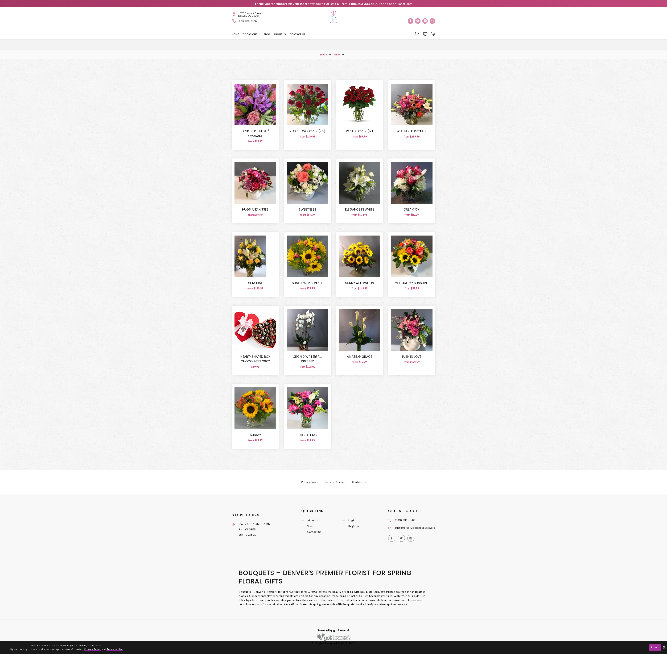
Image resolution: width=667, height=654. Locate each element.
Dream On (411, 209)
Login (352, 520)
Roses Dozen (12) (359, 131)
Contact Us (297, 34)
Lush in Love (411, 356)
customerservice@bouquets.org (415, 527)
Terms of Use (114, 649)
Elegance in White (359, 209)
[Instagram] (425, 21)
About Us (280, 34)
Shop (337, 54)
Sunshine (255, 283)
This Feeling (307, 435)
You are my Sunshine (411, 283)
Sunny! (255, 435)
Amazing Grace (359, 356)
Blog (267, 34)
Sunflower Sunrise (307, 283)
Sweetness (307, 209)
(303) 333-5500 (247, 21)
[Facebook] (410, 21)
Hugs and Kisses (255, 209)
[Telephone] (234, 21)
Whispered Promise (412, 131)
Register (353, 526)
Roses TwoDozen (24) (307, 131)
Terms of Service (335, 481)
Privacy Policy (309, 481)
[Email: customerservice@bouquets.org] (432, 21)
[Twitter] (418, 21)
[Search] (417, 33)
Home (235, 34)
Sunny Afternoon (359, 283)
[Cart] (425, 34)
